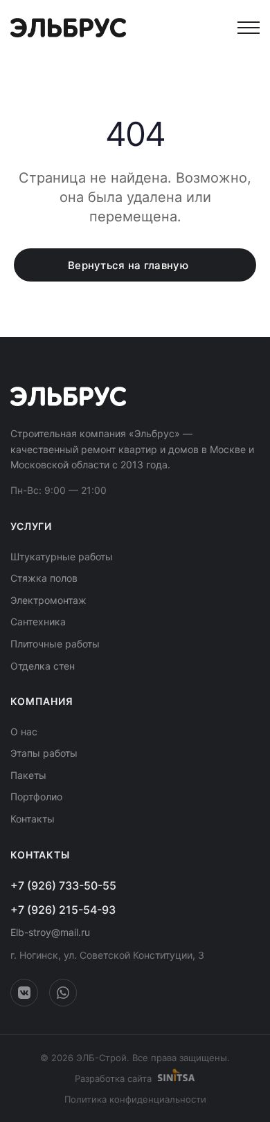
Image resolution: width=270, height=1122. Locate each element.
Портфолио (36, 796)
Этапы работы (44, 753)
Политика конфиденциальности (135, 1099)
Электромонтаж (48, 600)
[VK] (24, 992)
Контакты (32, 819)
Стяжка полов (44, 578)
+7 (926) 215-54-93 (63, 910)
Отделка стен (42, 666)
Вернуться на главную (128, 265)
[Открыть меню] (248, 28)
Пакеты (28, 775)
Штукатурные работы (61, 556)
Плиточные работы (55, 644)
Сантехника (38, 621)
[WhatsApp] (63, 992)
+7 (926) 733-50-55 (63, 885)
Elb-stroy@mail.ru (50, 932)
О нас (23, 731)
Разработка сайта (113, 1078)
